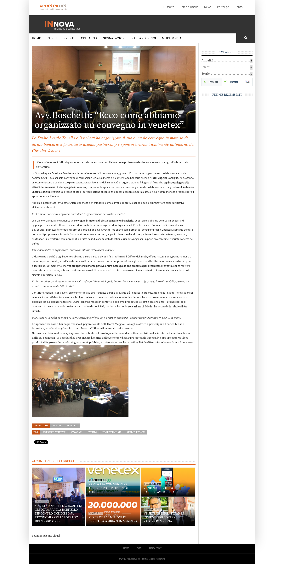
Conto (238, 7)
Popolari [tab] (213, 82)
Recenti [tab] (234, 82)
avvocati (76, 432)
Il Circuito (168, 7)
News (207, 7)
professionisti (111, 432)
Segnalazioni (114, 38)
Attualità (89, 38)
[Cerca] (245, 37)
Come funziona (189, 7)
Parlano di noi (144, 38)
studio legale (136, 432)
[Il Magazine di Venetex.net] (64, 24)
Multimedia (172, 38)
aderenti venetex (54, 432)
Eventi (69, 38)
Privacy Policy (154, 548)
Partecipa (223, 7)
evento (92, 432)
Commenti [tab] (247, 81)
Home (36, 38)
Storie (52, 38)
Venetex (71, 425)
